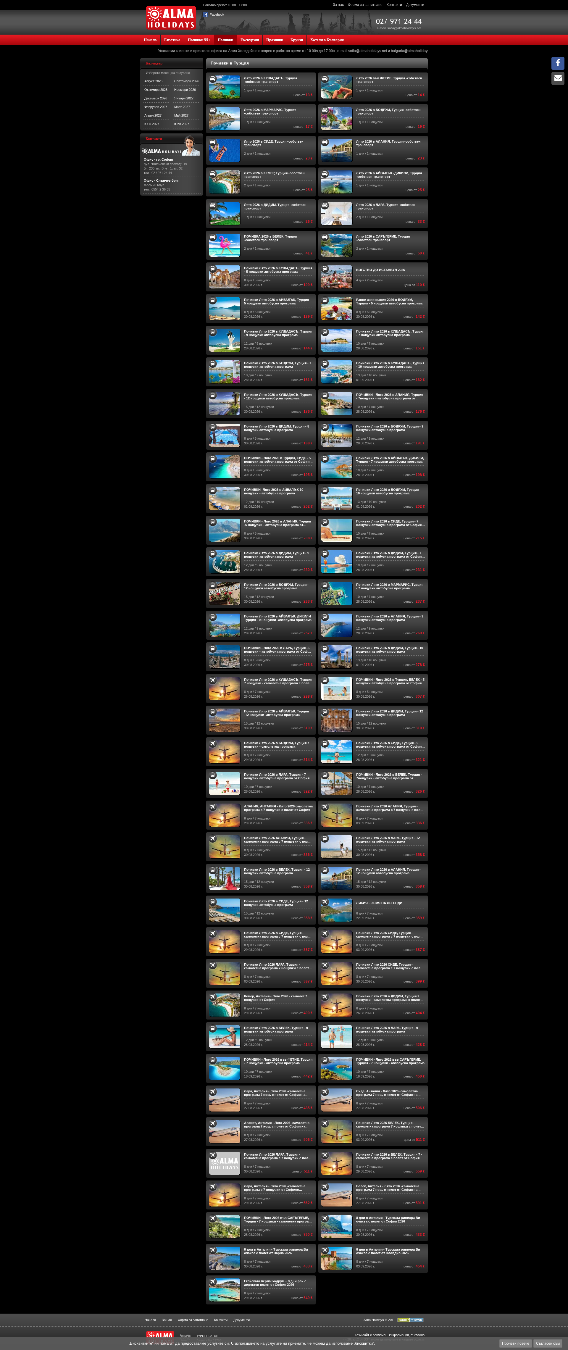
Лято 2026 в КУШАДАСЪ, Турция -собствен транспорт (270, 79)
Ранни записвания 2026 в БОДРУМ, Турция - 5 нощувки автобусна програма (389, 301)
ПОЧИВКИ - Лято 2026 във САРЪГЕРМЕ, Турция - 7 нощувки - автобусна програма (390, 1061)
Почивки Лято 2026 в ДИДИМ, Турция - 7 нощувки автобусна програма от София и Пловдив (390, 554)
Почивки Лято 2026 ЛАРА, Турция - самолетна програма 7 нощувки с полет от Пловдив (276, 966)
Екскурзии (250, 40)
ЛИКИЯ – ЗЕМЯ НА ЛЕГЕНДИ (379, 903)
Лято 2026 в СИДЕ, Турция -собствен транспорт (274, 143)
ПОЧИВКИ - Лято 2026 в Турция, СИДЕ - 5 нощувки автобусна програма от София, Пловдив (277, 459)
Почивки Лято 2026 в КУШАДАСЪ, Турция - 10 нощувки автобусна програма (390, 364)
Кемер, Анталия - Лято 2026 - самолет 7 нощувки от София (275, 997)
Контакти (394, 5)
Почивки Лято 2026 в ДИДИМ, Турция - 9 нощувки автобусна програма (276, 554)
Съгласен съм (548, 1343)
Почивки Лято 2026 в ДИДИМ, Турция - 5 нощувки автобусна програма (276, 428)
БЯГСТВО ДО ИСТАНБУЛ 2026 (380, 270)
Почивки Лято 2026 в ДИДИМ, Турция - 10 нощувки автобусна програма (389, 649)
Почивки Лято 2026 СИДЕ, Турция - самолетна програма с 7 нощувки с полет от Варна (390, 966)
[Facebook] (558, 64)
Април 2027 (153, 115)
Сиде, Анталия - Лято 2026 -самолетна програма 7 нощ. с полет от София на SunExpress (387, 1092)
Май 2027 (181, 115)
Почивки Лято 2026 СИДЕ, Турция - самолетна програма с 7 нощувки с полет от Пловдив (390, 934)
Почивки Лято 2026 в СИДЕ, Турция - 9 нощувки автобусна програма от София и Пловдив (390, 744)
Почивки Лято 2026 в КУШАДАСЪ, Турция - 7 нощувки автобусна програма (390, 333)
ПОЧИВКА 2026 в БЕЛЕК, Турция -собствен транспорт (270, 238)
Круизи (297, 40)
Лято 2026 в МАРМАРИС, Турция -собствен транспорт (270, 111)
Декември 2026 (155, 98)
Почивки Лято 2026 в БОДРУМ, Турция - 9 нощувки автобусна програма (389, 428)
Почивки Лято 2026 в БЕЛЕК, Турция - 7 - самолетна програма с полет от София (389, 1156)
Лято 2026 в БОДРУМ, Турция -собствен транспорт (388, 111)
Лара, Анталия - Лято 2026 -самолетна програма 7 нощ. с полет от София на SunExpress (274, 1092)
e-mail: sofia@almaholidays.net (399, 28)
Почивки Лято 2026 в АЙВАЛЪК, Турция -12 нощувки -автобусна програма (276, 713)
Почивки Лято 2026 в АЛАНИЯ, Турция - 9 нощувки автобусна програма (389, 618)
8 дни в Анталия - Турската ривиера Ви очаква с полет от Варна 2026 (276, 1251)
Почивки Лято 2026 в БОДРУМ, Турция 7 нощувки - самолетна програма (276, 744)
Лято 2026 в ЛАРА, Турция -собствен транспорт (385, 206)
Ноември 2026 (185, 89)
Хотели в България (327, 40)
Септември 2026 (186, 81)
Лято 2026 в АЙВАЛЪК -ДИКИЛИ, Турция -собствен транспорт (389, 174)
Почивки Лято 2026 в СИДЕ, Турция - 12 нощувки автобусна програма (276, 903)
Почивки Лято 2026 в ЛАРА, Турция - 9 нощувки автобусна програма (387, 1029)
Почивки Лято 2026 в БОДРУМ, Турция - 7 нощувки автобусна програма (277, 364)
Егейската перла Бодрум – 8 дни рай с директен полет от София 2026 (275, 1282)
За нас (338, 5)
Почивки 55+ (199, 40)
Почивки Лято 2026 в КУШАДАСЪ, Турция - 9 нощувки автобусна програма (278, 333)
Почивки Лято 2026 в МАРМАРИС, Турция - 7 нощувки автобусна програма (389, 586)
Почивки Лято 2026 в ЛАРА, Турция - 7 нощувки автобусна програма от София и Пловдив (278, 776)
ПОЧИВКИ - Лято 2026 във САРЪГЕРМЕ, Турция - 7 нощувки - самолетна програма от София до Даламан (278, 1219)
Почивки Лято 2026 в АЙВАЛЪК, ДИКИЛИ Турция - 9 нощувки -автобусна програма (278, 618)
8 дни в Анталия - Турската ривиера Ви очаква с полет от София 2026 (388, 1219)
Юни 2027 (151, 124)
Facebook (216, 14)
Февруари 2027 (155, 107)
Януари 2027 (183, 98)
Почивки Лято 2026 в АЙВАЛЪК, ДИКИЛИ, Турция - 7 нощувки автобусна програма (390, 459)
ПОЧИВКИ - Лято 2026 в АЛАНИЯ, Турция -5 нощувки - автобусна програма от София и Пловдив (277, 523)
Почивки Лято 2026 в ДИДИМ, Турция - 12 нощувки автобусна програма (389, 713)
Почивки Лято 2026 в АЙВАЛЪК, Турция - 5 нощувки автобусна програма (277, 301)
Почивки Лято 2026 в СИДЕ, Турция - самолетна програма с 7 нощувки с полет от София (278, 934)
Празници (274, 40)
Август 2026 (153, 81)
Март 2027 (182, 107)
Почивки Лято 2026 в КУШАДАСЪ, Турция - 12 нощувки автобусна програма (278, 396)
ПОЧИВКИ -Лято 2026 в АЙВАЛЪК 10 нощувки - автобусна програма (273, 491)
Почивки (225, 40)
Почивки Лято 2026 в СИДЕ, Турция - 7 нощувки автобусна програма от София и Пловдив (390, 523)
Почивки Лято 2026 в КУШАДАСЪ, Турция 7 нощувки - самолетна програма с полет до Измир (278, 681)
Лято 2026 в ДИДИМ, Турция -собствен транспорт (275, 206)
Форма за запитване (365, 5)
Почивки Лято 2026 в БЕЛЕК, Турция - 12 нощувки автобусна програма (277, 871)
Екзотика (172, 40)
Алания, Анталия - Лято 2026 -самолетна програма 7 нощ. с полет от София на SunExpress (276, 1124)
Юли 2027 (181, 124)
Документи (415, 5)
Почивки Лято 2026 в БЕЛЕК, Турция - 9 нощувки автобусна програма (276, 1029)
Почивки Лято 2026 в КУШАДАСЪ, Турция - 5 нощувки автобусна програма (278, 269)
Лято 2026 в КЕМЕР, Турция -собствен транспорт (274, 174)
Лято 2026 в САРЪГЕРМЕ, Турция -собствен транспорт (383, 238)
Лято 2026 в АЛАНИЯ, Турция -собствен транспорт (388, 143)
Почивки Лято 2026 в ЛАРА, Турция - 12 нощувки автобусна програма (388, 839)
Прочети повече (515, 1343)
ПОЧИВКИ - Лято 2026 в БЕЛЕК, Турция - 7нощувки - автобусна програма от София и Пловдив (389, 776)
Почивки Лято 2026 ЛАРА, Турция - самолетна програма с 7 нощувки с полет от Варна (278, 1156)
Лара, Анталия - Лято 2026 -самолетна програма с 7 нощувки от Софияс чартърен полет (274, 1187)
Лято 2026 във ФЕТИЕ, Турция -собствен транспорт (389, 79)
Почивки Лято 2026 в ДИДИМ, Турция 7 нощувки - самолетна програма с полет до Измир (388, 997)
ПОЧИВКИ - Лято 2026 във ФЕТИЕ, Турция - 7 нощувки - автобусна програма (278, 1061)
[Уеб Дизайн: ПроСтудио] (410, 1321)
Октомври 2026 (155, 89)
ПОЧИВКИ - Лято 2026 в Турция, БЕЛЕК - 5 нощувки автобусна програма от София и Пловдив (390, 681)
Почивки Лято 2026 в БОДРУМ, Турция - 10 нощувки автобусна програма (388, 491)
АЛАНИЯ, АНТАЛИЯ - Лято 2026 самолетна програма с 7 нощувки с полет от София (278, 808)
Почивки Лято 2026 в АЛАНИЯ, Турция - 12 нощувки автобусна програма (388, 871)
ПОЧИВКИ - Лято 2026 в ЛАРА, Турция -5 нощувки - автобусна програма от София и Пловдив (278, 649)
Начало (150, 40)
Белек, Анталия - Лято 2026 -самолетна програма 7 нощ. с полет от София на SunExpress (387, 1187)
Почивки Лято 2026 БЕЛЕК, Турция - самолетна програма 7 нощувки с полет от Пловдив (388, 1124)
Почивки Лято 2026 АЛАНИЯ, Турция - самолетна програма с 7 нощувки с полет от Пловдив (390, 808)
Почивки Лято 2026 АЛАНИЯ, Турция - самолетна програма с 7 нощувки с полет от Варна (278, 839)
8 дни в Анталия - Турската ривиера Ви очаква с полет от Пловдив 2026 (388, 1251)
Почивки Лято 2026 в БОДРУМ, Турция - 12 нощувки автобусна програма (276, 586)
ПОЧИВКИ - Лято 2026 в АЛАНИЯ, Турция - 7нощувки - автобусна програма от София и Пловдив (389, 396)
